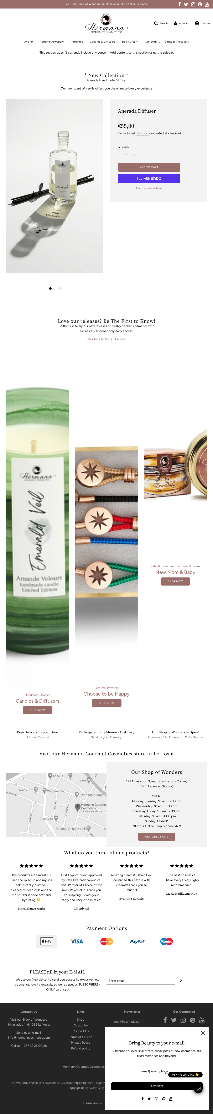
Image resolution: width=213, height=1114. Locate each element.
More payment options (149, 188)
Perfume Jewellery (52, 41)
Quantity (123, 147)
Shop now (37, 710)
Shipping (142, 133)
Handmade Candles (37, 695)
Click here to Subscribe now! (106, 339)
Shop (80, 1019)
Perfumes (77, 41)
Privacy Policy (80, 1042)
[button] (50, 288)
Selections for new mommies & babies (175, 566)
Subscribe (81, 1025)
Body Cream (130, 41)
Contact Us (81, 1031)
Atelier (28, 41)
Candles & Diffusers (102, 41)
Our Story (151, 41)
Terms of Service (80, 1037)
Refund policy (80, 1048)
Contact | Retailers (177, 41)
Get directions (156, 836)
